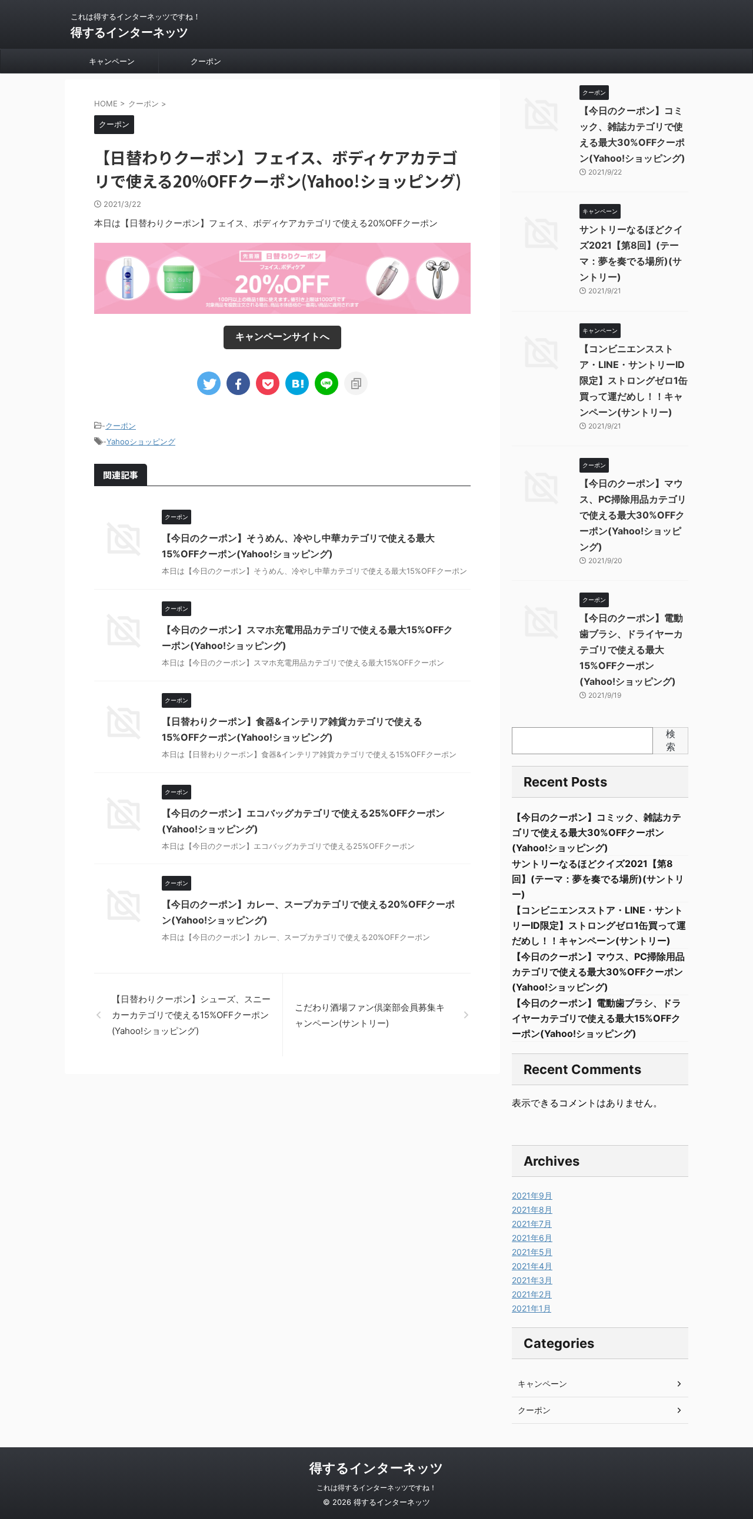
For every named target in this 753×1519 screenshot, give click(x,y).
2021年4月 (532, 1266)
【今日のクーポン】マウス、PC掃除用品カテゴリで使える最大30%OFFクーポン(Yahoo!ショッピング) (633, 515)
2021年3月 (532, 1280)
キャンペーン (112, 61)
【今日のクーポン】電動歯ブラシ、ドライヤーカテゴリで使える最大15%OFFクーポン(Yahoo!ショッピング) (631, 649)
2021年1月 (531, 1308)
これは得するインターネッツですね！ (376, 1487)
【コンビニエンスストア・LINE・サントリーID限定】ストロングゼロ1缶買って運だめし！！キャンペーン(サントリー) (633, 380)
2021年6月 (532, 1238)
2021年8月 (532, 1209)
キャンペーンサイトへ (282, 336)
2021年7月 (532, 1224)
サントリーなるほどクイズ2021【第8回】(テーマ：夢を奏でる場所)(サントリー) (598, 879)
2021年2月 (532, 1294)
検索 (670, 740)
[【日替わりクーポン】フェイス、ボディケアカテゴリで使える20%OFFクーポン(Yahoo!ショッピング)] (297, 383)
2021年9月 (532, 1195)
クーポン (206, 61)
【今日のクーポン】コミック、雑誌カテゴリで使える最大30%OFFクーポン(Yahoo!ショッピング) (596, 832)
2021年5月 (532, 1252)
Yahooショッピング (140, 441)
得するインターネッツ (129, 32)
